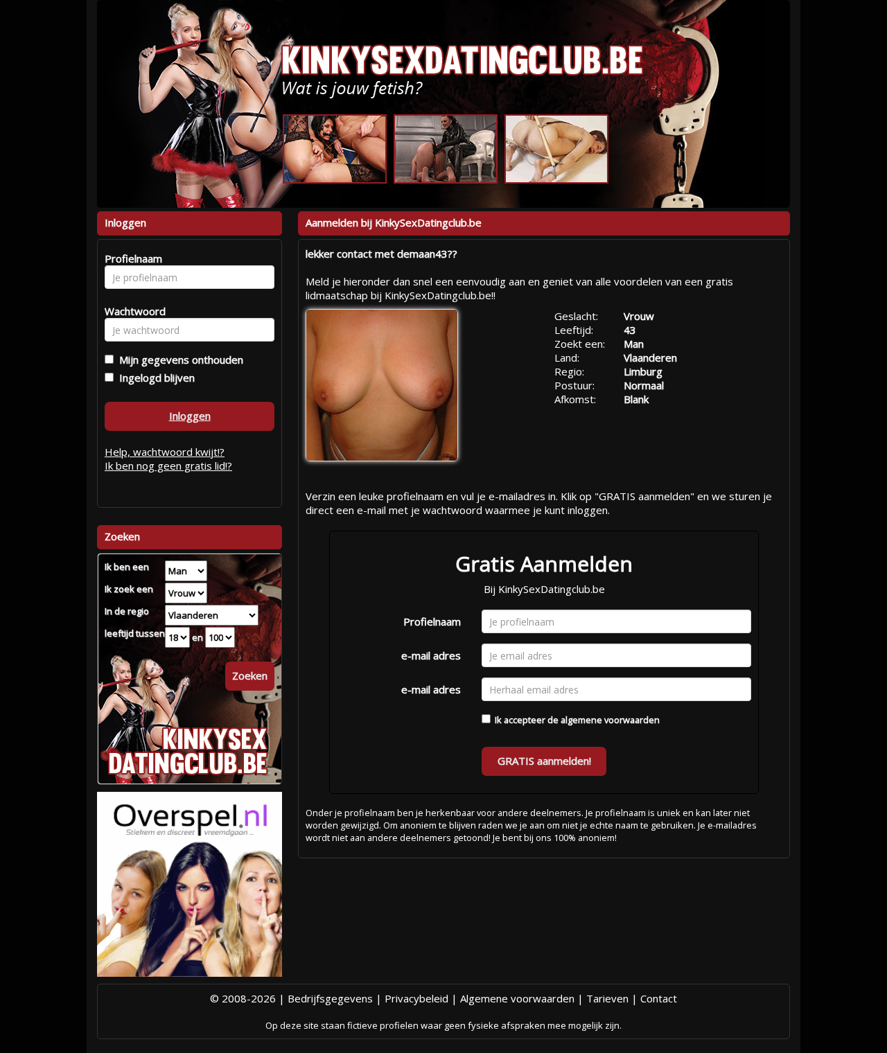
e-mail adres (431, 655)
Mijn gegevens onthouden (178, 359)
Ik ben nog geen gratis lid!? (168, 465)
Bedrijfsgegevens (330, 998)
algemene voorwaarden (610, 720)
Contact (658, 998)
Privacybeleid (416, 998)
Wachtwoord (131, 311)
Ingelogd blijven (154, 377)
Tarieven (607, 998)
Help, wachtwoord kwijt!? (165, 452)
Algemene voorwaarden (517, 998)
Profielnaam (432, 621)
